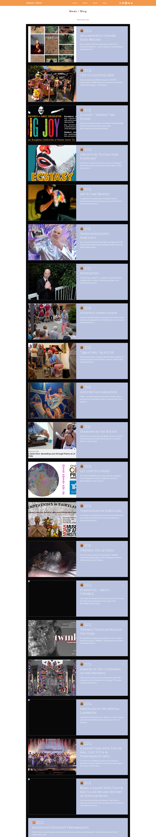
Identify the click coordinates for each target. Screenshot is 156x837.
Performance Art (83, 20)
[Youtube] (126, 3)
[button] (86, 3)
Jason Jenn (34, 2)
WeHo (113, 20)
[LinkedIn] (129, 3)
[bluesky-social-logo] (132, 3)
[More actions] (123, 30)
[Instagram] (120, 3)
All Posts (31, 20)
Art (40, 20)
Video (104, 20)
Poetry (95, 20)
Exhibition (49, 20)
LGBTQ (59, 20)
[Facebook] (123, 3)
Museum (69, 20)
